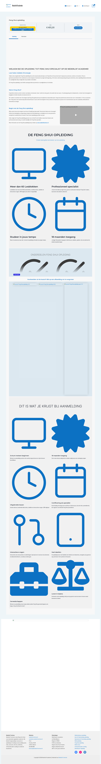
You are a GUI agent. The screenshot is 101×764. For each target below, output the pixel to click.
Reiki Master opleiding (80, 748)
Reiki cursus (77, 744)
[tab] (13, 36)
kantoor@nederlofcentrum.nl (36, 748)
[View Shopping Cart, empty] (93, 5)
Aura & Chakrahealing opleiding (82, 737)
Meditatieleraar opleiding (80, 735)
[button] (71, 6)
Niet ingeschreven (23, 27)
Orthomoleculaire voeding (81, 746)
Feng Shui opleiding (79, 743)
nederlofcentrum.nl (33, 737)
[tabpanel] (50, 325)
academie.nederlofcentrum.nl (36, 739)
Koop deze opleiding (78, 27)
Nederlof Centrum (63, 757)
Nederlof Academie (17, 6)
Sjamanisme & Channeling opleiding (83, 739)
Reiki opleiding (78, 741)
